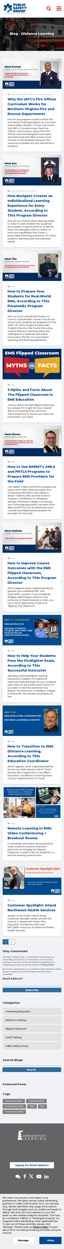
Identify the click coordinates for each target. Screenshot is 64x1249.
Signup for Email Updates (32, 1165)
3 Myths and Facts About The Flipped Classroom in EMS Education (30, 394)
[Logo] (15, 9)
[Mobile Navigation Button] (58, 8)
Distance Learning (16, 1020)
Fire (25, 94)
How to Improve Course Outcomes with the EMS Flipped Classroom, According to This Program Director (32, 573)
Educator (16, 94)
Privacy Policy (48, 965)
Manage (23, 1240)
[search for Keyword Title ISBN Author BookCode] (51, 9)
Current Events (36, 1100)
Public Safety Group (17, 1046)
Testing (31, 191)
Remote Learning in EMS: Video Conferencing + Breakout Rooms (30, 833)
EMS (13, 286)
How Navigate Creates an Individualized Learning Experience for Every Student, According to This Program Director (30, 205)
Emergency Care (14, 1106)
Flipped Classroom (16, 1028)
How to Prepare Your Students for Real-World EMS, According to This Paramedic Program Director (29, 301)
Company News (13, 1100)
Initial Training (13, 1037)
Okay (50, 1240)
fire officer (35, 94)
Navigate (48, 94)
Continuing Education (18, 1011)
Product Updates (14, 1111)
